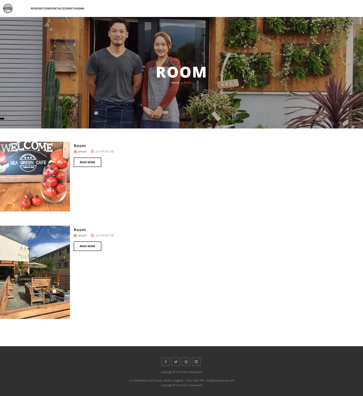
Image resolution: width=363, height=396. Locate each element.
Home (175, 82)
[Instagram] (196, 362)
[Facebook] (165, 362)
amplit (82, 151)
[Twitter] (176, 362)
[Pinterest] (186, 362)
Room (80, 145)
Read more (87, 162)
